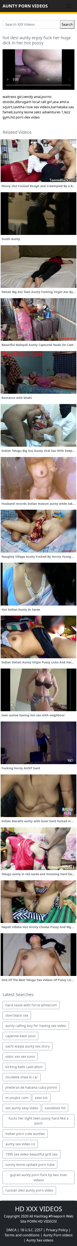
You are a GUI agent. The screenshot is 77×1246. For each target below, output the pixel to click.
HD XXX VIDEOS (38, 1208)
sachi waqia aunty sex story (27, 1046)
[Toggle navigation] (68, 6)
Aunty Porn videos (58, 1235)
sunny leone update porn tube (30, 1164)
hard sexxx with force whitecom (31, 1005)
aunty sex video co (20, 1144)
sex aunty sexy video (21, 1108)
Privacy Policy (57, 1230)
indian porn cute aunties (25, 1133)
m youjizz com (16, 1097)
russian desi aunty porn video (29, 1190)
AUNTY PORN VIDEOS (25, 6)
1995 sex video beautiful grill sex (31, 1154)
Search (67, 24)
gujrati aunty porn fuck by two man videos (38, 1177)
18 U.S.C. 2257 (31, 1230)
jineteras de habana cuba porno (31, 1087)
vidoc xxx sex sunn (20, 1056)
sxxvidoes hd (55, 1108)
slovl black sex (16, 1015)
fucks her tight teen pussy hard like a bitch (38, 1121)
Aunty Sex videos (39, 1240)
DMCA (11, 1230)
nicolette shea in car (21, 1077)
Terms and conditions (22, 1235)
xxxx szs (41, 1097)
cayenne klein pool (20, 1036)
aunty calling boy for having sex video (35, 1025)
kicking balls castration (24, 1066)
